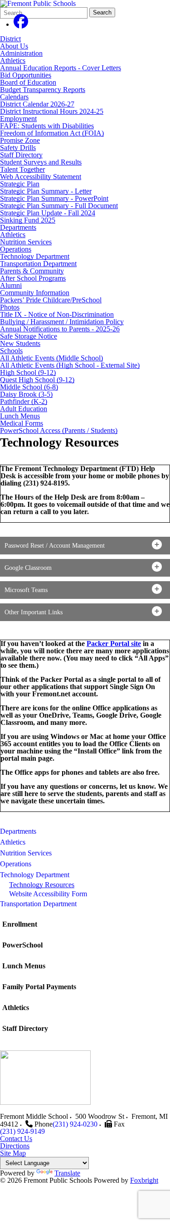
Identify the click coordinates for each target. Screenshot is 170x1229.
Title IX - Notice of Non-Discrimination (57, 314)
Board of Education (28, 82)
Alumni (11, 285)
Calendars (14, 97)
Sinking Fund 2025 (27, 220)
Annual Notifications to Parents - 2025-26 (60, 329)
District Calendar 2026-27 (37, 104)
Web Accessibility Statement (40, 176)
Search (102, 12)
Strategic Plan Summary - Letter (46, 191)
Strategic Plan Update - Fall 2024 (47, 213)
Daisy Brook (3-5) (26, 394)
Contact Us (16, 1138)
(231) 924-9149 (22, 1131)
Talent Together (22, 169)
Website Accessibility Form (48, 894)
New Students (20, 343)
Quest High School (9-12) (37, 380)
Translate (67, 1173)
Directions (14, 1146)
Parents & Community (32, 271)
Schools (11, 351)
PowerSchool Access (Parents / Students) (58, 430)
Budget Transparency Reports (42, 89)
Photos (9, 307)
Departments (18, 227)
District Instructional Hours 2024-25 (51, 111)
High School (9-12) (28, 372)
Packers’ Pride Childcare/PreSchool (51, 300)
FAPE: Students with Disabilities (47, 126)
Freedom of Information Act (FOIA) (52, 133)
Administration (21, 53)
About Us (14, 46)
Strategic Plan (19, 184)
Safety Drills (18, 147)
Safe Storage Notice (28, 336)
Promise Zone (20, 140)
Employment (18, 118)
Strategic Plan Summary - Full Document (59, 205)
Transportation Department (38, 263)
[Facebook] (21, 24)
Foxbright (144, 1180)
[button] (85, 545)
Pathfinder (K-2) (23, 401)
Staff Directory (21, 155)
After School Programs (33, 278)
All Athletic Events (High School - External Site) (70, 365)
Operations (15, 249)
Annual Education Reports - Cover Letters (60, 68)
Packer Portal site (114, 643)
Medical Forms (21, 423)
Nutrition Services (26, 242)
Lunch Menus (20, 416)
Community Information (34, 292)
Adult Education (23, 409)
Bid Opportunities (25, 75)
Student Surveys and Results (41, 162)
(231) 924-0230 (75, 1124)
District (10, 39)
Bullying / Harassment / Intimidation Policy (62, 321)
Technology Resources (41, 885)
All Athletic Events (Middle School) (51, 358)
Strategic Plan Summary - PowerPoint (54, 198)
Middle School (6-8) (29, 387)
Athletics (12, 60)
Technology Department (34, 256)
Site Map (13, 1153)
